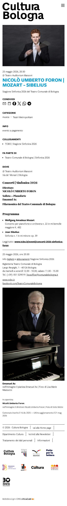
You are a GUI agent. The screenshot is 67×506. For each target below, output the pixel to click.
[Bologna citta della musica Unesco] (9, 468)
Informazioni (43, 440)
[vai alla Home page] (33, 11)
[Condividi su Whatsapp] (24, 103)
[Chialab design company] (18, 496)
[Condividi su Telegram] (29, 103)
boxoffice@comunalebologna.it (42, 274)
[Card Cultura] (37, 468)
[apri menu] (63, 5)
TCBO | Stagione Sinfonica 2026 (21, 143)
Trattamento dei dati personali (17, 440)
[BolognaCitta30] (6, 482)
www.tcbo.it (8, 279)
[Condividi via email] (4, 103)
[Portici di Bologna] (54, 468)
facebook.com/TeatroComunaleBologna (22, 283)
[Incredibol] (23, 468)
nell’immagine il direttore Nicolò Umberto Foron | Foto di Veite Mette (32, 403)
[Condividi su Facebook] (14, 103)
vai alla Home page (42, 427)
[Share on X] (19, 103)
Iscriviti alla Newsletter (40, 434)
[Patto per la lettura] (50, 453)
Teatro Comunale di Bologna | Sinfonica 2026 (27, 157)
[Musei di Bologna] (24, 453)
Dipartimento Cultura (12, 434)
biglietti (10, 259)
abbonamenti (23, 259)
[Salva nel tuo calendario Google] (9, 103)
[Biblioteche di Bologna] (36, 453)
